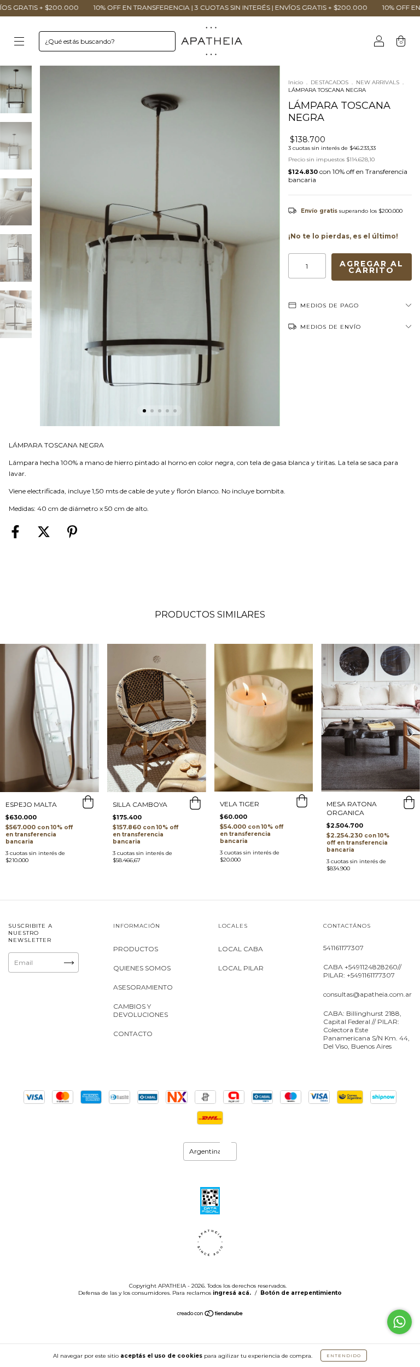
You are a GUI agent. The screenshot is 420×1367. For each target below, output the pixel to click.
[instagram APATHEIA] (21, 1004)
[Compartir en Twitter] (44, 532)
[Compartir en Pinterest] (72, 532)
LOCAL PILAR (241, 968)
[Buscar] (162, 44)
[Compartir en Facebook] (16, 532)
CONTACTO (133, 1033)
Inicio (295, 82)
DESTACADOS (329, 82)
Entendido (343, 1355)
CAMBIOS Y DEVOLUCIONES (140, 1010)
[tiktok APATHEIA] (21, 1018)
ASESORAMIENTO (143, 987)
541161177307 (343, 948)
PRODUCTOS (135, 949)
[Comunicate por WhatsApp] (399, 1322)
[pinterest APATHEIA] (54, 1018)
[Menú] (19, 42)
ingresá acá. (232, 1292)
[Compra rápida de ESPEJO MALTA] (88, 803)
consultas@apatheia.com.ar (367, 994)
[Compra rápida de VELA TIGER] (302, 802)
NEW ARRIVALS (377, 82)
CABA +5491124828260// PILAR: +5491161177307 (362, 971)
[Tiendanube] (210, 1315)
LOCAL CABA (240, 949)
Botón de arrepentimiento (301, 1292)
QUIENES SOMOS (142, 968)
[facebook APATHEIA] (54, 1004)
